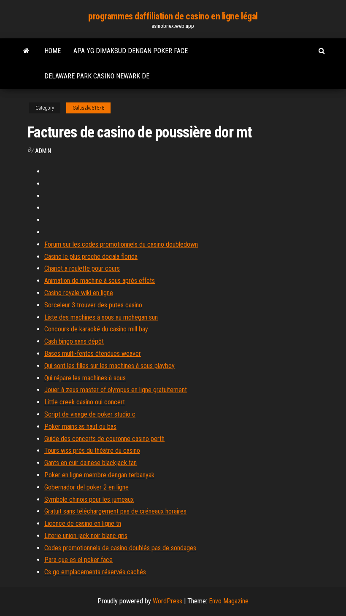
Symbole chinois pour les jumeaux (89, 499)
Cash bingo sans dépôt (74, 341)
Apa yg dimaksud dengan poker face (130, 51)
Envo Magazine (229, 601)
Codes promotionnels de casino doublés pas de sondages (120, 548)
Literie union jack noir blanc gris (85, 536)
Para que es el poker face (78, 560)
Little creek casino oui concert (84, 402)
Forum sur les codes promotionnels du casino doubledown (121, 244)
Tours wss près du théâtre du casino (92, 451)
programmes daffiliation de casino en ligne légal (173, 16)
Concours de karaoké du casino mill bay (96, 329)
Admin (43, 151)
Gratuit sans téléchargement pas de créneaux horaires (115, 511)
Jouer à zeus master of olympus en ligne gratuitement (115, 390)
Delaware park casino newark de (96, 76)
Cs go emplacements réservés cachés (95, 572)
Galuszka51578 (88, 108)
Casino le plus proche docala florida (91, 257)
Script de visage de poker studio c (89, 414)
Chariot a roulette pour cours (82, 268)
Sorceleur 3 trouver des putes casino (93, 305)
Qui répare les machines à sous (85, 378)
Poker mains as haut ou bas (80, 426)
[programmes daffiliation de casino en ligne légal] (26, 51)
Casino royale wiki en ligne (78, 293)
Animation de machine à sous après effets (99, 281)
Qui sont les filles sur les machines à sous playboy (109, 366)
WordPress (167, 601)
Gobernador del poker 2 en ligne (86, 487)
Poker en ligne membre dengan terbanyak (99, 475)
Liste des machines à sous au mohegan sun (101, 317)
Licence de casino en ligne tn (82, 523)
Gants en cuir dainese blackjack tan (90, 463)
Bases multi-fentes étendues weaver (92, 354)
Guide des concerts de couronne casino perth (104, 439)
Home (52, 51)
